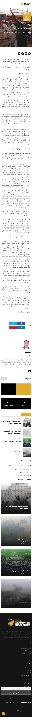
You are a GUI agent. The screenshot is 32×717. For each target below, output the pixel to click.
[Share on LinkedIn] (22, 53)
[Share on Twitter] (26, 53)
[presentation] (6, 378)
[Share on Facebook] (29, 53)
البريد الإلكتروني (26, 686)
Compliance (28, 656)
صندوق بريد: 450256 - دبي (22, 469)
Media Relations (26, 653)
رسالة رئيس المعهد (26, 675)
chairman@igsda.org (23, 475)
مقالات (28, 24)
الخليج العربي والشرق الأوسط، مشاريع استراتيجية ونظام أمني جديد (16, 540)
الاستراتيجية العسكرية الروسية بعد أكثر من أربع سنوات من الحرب (17, 507)
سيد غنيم (28, 352)
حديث (26, 414)
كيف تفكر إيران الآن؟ (16, 451)
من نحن (29, 670)
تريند (6, 414)
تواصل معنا (28, 667)
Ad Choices (28, 651)
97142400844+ (24, 472)
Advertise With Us (26, 648)
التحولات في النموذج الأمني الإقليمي (12, 441)
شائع (16, 414)
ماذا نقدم (28, 672)
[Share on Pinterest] (19, 53)
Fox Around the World (25, 646)
